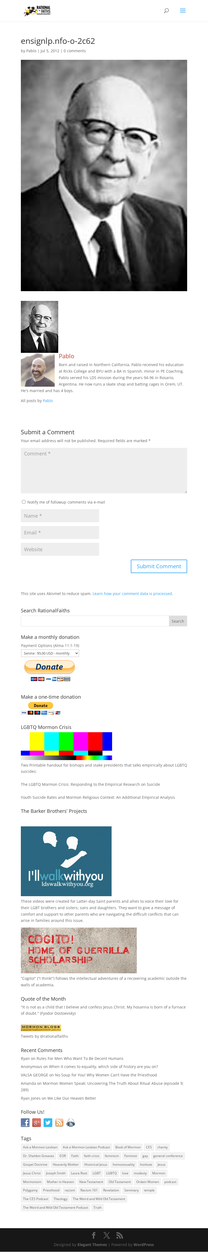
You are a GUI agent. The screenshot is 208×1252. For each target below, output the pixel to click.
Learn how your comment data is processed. (133, 593)
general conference (168, 1156)
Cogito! (28, 978)
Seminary (131, 1190)
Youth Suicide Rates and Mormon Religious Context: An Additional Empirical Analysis (98, 797)
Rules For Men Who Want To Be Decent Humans (80, 1058)
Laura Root (79, 1173)
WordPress (144, 1244)
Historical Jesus (95, 1164)
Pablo (31, 50)
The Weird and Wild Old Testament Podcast (55, 1207)
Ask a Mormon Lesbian (40, 1147)
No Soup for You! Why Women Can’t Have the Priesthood (106, 1074)
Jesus (161, 1164)
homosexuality (124, 1164)
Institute (146, 1164)
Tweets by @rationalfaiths (44, 1036)
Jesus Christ (32, 1173)
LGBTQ (111, 1173)
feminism (112, 1156)
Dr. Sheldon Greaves (38, 1156)
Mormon (158, 1173)
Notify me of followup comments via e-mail (66, 502)
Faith (75, 1156)
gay (145, 1156)
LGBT (35, 907)
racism (70, 1190)
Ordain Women (147, 1181)
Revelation (111, 1190)
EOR (63, 1156)
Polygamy (30, 1190)
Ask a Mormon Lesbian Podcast (86, 1147)
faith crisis (91, 1156)
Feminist (130, 1156)
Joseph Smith (56, 1173)
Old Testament (120, 1181)
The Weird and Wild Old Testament (99, 1199)
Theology (60, 1199)
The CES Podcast (35, 1199)
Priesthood (51, 1190)
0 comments (75, 50)
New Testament (91, 1181)
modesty (140, 1173)
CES (149, 1147)
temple (149, 1190)
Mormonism (32, 1181)
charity (162, 1147)
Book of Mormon (128, 1147)
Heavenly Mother (66, 1164)
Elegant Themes (92, 1244)
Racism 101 (89, 1190)
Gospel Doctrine (35, 1164)
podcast (170, 1181)
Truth (97, 1207)
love (125, 1173)
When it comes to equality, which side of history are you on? (103, 1066)
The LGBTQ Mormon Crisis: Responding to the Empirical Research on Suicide (90, 784)
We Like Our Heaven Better (71, 1098)
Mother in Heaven (60, 1181)
